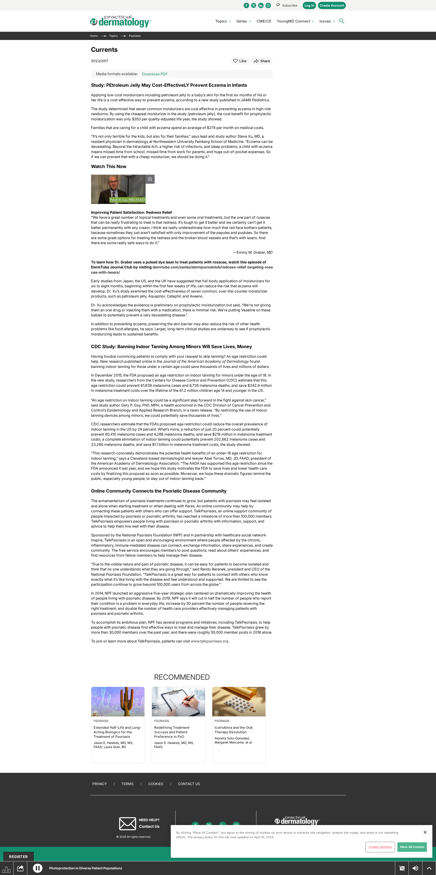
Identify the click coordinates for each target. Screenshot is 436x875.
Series (241, 21)
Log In (309, 5)
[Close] (425, 832)
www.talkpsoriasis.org (209, 641)
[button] (38, 868)
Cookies (155, 784)
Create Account (332, 5)
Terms (127, 784)
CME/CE (264, 21)
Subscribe (289, 5)
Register (18, 856)
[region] (301, 841)
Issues (325, 21)
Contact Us (189, 784)
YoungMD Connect (293, 21)
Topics (221, 21)
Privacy (99, 784)
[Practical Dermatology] (120, 21)
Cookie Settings (380, 847)
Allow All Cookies (412, 847)
